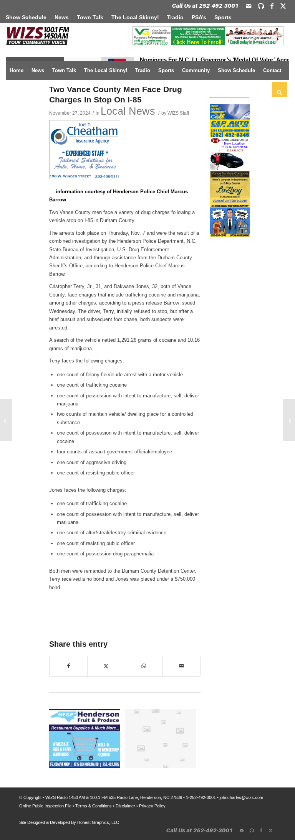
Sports (223, 17)
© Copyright (30, 797)
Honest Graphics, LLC (98, 822)
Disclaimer (125, 806)
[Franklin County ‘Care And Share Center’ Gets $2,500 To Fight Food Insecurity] (6, 420)
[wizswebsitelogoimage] (38, 36)
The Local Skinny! (135, 17)
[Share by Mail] (181, 666)
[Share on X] (106, 666)
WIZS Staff (178, 112)
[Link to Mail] (248, 6)
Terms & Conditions (93, 806)
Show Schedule (26, 17)
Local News (128, 111)
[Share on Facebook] (68, 666)
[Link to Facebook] (272, 6)
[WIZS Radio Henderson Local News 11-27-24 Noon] (289, 420)
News (62, 17)
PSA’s (199, 17)
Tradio (175, 17)
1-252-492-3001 (201, 797)
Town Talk (90, 17)
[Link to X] (283, 6)
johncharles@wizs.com (241, 797)
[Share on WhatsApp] (143, 666)
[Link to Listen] (261, 6)
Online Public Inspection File (45, 806)
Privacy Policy (152, 806)
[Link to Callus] (205, 6)
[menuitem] (28, 17)
